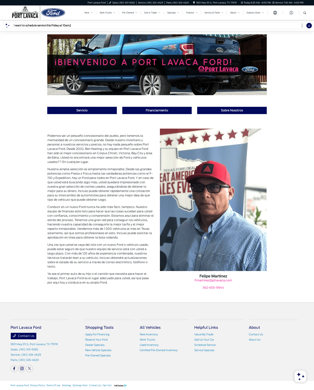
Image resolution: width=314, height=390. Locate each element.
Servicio (82, 110)
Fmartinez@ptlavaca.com (213, 280)
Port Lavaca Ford (20, 385)
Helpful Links (206, 327)
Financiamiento (157, 110)
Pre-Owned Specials (98, 355)
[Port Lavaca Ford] (42, 12)
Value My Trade (203, 334)
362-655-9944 (213, 287)
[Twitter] (29, 368)
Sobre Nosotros (232, 110)
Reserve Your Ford (96, 339)
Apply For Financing (97, 334)
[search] (304, 13)
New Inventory (149, 334)
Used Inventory (149, 344)
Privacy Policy (37, 385)
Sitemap (66, 385)
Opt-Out (107, 385)
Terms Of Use (53, 385)
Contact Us (25, 336)
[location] (194, 2)
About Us (254, 339)
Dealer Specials (94, 344)
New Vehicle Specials (98, 350)
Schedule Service (205, 344)
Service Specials (204, 350)
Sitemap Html (80, 385)
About (254, 327)
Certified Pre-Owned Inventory (159, 350)
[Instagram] (21, 368)
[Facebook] (14, 368)
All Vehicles (150, 327)
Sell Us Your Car (204, 339)
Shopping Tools (99, 327)
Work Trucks (147, 339)
